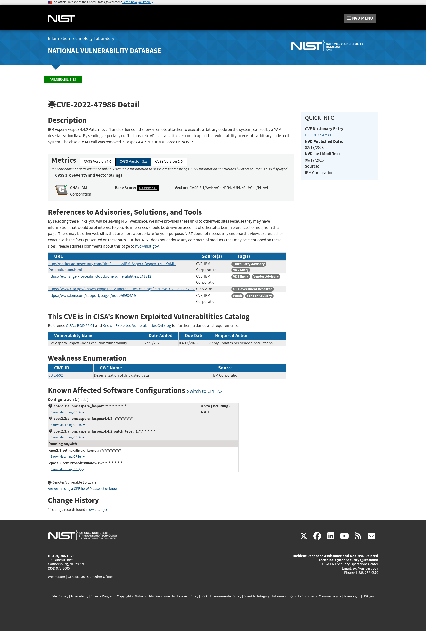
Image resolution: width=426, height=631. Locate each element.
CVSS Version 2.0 (169, 161)
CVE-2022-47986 (318, 135)
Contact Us (76, 576)
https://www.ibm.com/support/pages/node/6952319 (92, 295)
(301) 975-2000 (59, 568)
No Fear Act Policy (185, 596)
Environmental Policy (225, 596)
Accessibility (79, 596)
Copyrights (125, 596)
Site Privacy (60, 596)
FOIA (204, 596)
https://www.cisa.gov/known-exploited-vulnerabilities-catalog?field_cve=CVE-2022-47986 (121, 289)
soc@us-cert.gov (365, 568)
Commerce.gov (330, 596)
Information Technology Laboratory (81, 38)
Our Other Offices (100, 577)
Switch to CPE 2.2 (205, 391)
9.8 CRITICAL (148, 188)
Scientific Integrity (257, 596)
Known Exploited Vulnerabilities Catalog (137, 325)
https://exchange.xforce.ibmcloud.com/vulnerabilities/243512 (99, 276)
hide (83, 399)
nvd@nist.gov (147, 246)
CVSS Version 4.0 (97, 161)
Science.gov (351, 596)
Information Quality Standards (294, 596)
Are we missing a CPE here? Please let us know (82, 489)
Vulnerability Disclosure (152, 596)
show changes (96, 509)
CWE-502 (55, 375)
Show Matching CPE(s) (67, 412)
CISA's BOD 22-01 (80, 325)
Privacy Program (102, 596)
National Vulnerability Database (104, 50)
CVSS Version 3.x (133, 161)
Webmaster (56, 576)
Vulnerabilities (63, 79)
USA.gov (369, 596)
